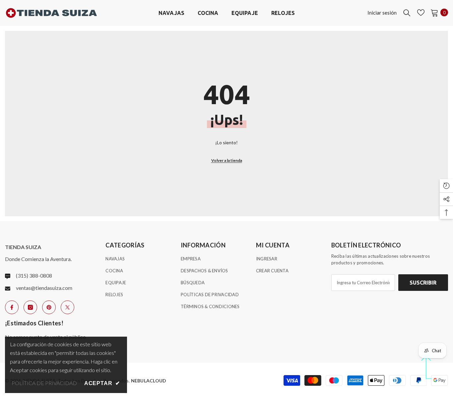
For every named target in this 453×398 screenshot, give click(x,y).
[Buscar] (407, 12)
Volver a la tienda (226, 160)
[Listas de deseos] (420, 12)
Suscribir (423, 283)
